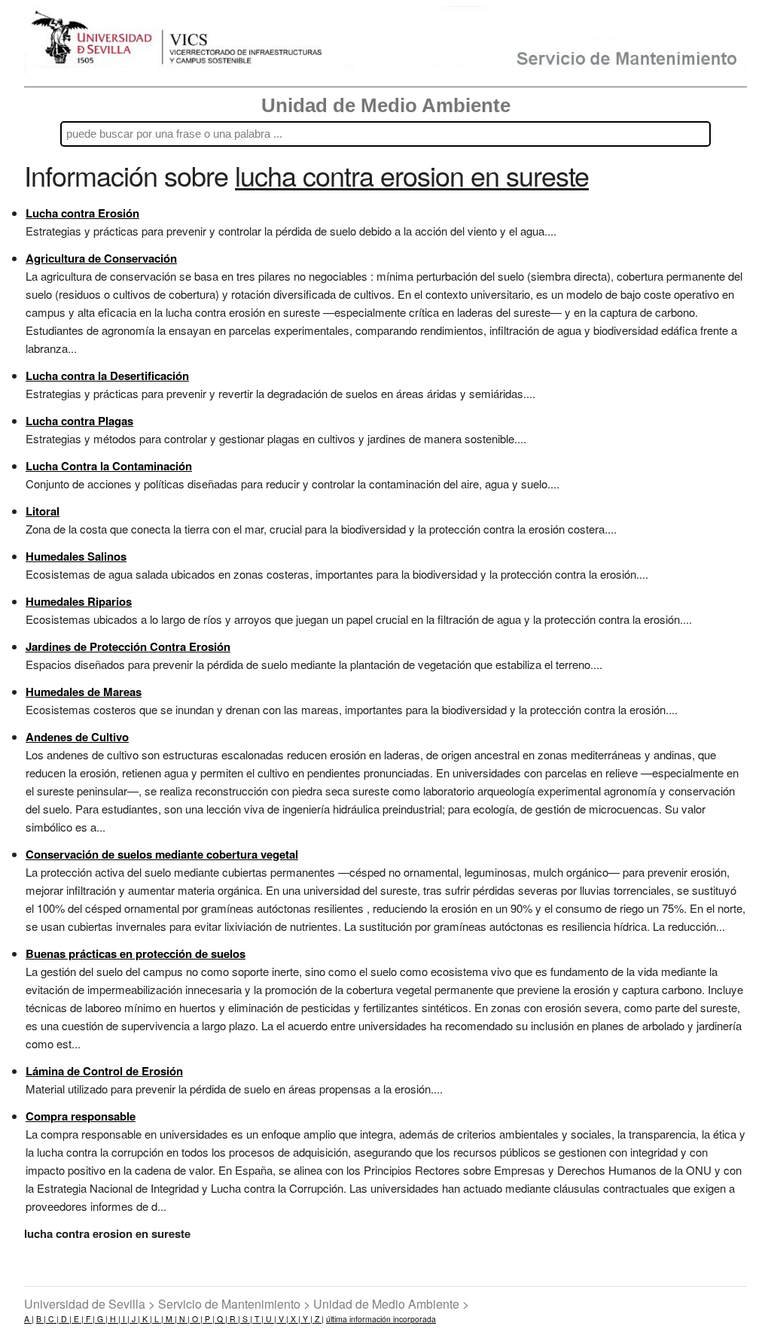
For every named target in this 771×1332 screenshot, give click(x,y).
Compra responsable (81, 1116)
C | (52, 1318)
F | (89, 1318)
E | (78, 1318)
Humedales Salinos (76, 556)
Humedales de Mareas (84, 691)
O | (196, 1318)
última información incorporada (381, 1318)
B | (41, 1318)
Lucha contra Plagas (79, 420)
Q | (221, 1318)
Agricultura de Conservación (101, 258)
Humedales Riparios (79, 601)
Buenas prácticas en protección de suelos (135, 953)
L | (157, 1318)
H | (114, 1318)
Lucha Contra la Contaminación (109, 466)
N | (183, 1318)
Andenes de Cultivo (77, 736)
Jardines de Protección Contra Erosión (128, 646)
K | (146, 1318)
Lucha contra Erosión (82, 213)
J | (135, 1318)
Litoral (42, 511)
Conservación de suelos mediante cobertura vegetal (162, 854)
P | (209, 1318)
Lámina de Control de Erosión (104, 1071)
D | (65, 1318)
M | (170, 1318)
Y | (306, 1318)
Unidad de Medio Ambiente (385, 105)
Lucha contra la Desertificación (107, 375)
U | (270, 1318)
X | (294, 1318)
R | (233, 1318)
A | (29, 1318)
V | (282, 1318)
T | (258, 1318)
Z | (318, 1318)
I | (125, 1318)
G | (101, 1318)
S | (246, 1318)
